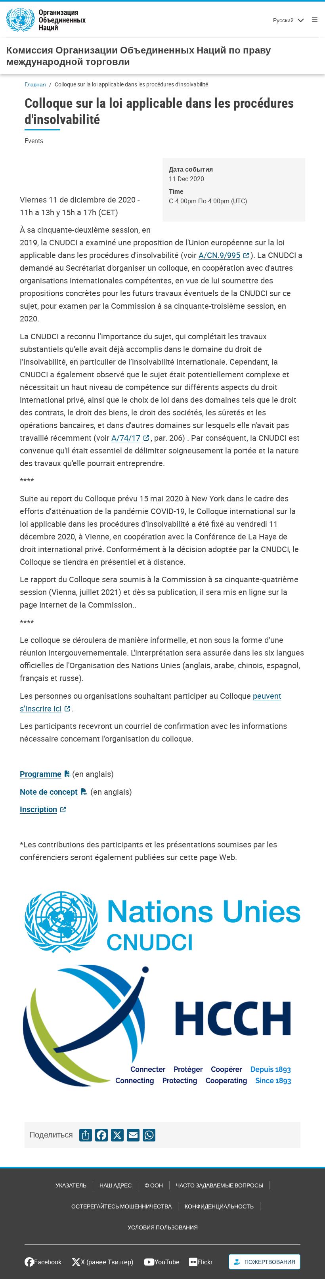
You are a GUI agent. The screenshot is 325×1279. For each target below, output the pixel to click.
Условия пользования (163, 1227)
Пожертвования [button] (269, 1262)
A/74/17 (125, 437)
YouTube (167, 1262)
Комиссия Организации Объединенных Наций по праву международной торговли (138, 56)
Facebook (47, 1262)
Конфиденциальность (219, 1206)
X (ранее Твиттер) (107, 1262)
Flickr (204, 1262)
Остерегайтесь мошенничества (121, 1206)
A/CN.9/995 (219, 255)
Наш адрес (115, 1185)
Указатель (70, 1185)
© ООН (154, 1185)
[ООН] (46, 20)
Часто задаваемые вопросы (219, 1185)
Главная (35, 84)
